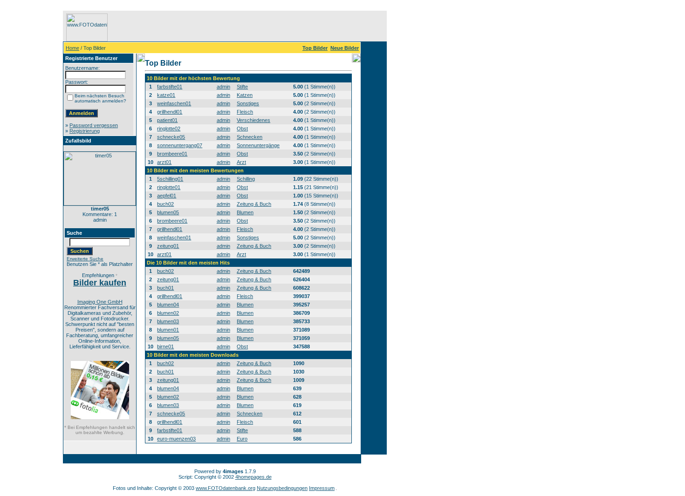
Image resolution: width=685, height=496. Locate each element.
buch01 (165, 288)
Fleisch (245, 112)
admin (223, 86)
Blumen (245, 212)
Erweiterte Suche (85, 258)
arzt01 (164, 162)
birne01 (165, 346)
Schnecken (249, 137)
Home (72, 48)
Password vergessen (93, 125)
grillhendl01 (169, 112)
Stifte (242, 86)
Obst (242, 128)
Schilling (246, 179)
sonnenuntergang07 (179, 145)
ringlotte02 (168, 128)
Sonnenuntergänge (258, 145)
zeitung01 (168, 246)
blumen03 (168, 321)
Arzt (241, 162)
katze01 (166, 95)
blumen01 (168, 330)
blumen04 (168, 304)
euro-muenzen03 (176, 439)
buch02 (165, 204)
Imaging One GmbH (100, 302)
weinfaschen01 (174, 103)
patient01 (167, 120)
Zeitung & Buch (254, 204)
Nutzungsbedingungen (282, 488)
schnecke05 (171, 137)
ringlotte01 (168, 187)
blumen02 (168, 313)
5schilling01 (170, 179)
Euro (242, 439)
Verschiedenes (253, 120)
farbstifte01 (169, 86)
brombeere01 (172, 153)
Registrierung (84, 131)
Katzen (245, 95)
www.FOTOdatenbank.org (225, 488)
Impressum (322, 488)
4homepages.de (253, 477)
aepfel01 (166, 195)
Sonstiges (248, 103)
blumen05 (168, 212)
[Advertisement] (33, 150)
